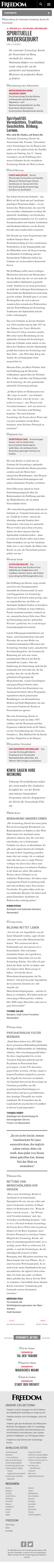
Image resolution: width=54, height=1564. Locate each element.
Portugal (31, 1501)
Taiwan (31, 1512)
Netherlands (33, 1493)
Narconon (32, 1473)
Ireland (8, 1509)
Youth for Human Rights (37, 1457)
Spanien (31, 1507)
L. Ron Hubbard (12, 1457)
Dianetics (9, 1455)
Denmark (9, 1501)
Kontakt (9, 1531)
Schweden (32, 1509)
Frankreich (10, 1507)
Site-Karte (10, 1525)
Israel (8, 1512)
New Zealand (33, 1496)
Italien (8, 1515)
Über (8, 1528)
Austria (8, 1488)
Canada (9, 1493)
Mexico (8, 1504)
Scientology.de (11, 1452)
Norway (31, 1499)
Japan (30, 1491)
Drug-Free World (34, 1452)
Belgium (9, 1491)
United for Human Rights (38, 1455)
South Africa (10, 1496)
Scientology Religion (14, 1463)
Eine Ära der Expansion (16, 1324)
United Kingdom (34, 1515)
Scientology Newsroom (15, 1466)
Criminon (31, 1471)
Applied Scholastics (36, 1476)
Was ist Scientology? (14, 1460)
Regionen (12, 1483)
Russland (32, 1504)
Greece (31, 1488)
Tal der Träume (41, 1324)
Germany (9, 1499)
